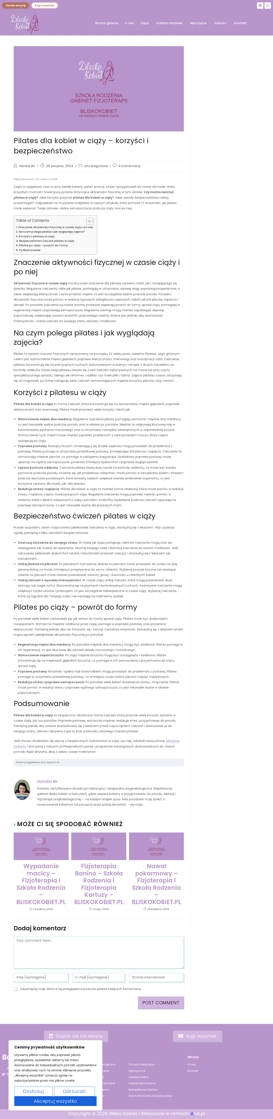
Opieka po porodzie (95, 1071)
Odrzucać (74, 1091)
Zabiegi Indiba (139, 1077)
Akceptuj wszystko (55, 1101)
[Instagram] (267, 5)
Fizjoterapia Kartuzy (142, 1083)
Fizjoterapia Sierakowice (98, 1083)
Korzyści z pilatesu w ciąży (37, 236)
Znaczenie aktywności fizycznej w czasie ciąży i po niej (55, 227)
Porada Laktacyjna (141, 1064)
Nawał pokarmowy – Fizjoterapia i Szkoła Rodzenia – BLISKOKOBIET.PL (156, 884)
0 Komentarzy (130, 166)
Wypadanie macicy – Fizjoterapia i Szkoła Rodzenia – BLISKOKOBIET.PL (41, 884)
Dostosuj (33, 1091)
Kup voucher (44, 5)
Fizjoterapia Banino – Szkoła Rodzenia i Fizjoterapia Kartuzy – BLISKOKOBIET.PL (98, 884)
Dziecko (220, 23)
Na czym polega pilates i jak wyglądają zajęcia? (52, 231)
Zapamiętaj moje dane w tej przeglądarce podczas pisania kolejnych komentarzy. (81, 989)
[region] (55, 1075)
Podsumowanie (30, 250)
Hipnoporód (137, 1071)
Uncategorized (96, 166)
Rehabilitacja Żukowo (143, 1090)
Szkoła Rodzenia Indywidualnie (150, 1096)
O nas (129, 23)
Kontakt (240, 23)
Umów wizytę (16, 5)
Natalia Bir (27, 166)
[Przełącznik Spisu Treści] (88, 221)
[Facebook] (260, 5)
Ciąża (144, 23)
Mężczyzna (198, 23)
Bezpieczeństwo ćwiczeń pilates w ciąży (46, 241)
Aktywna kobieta (92, 1077)
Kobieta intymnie (169, 23)
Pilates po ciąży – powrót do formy (43, 245)
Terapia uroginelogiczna (98, 1064)
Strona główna (106, 23)
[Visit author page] (22, 789)
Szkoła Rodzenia (92, 1096)
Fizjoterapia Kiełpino (95, 1090)
